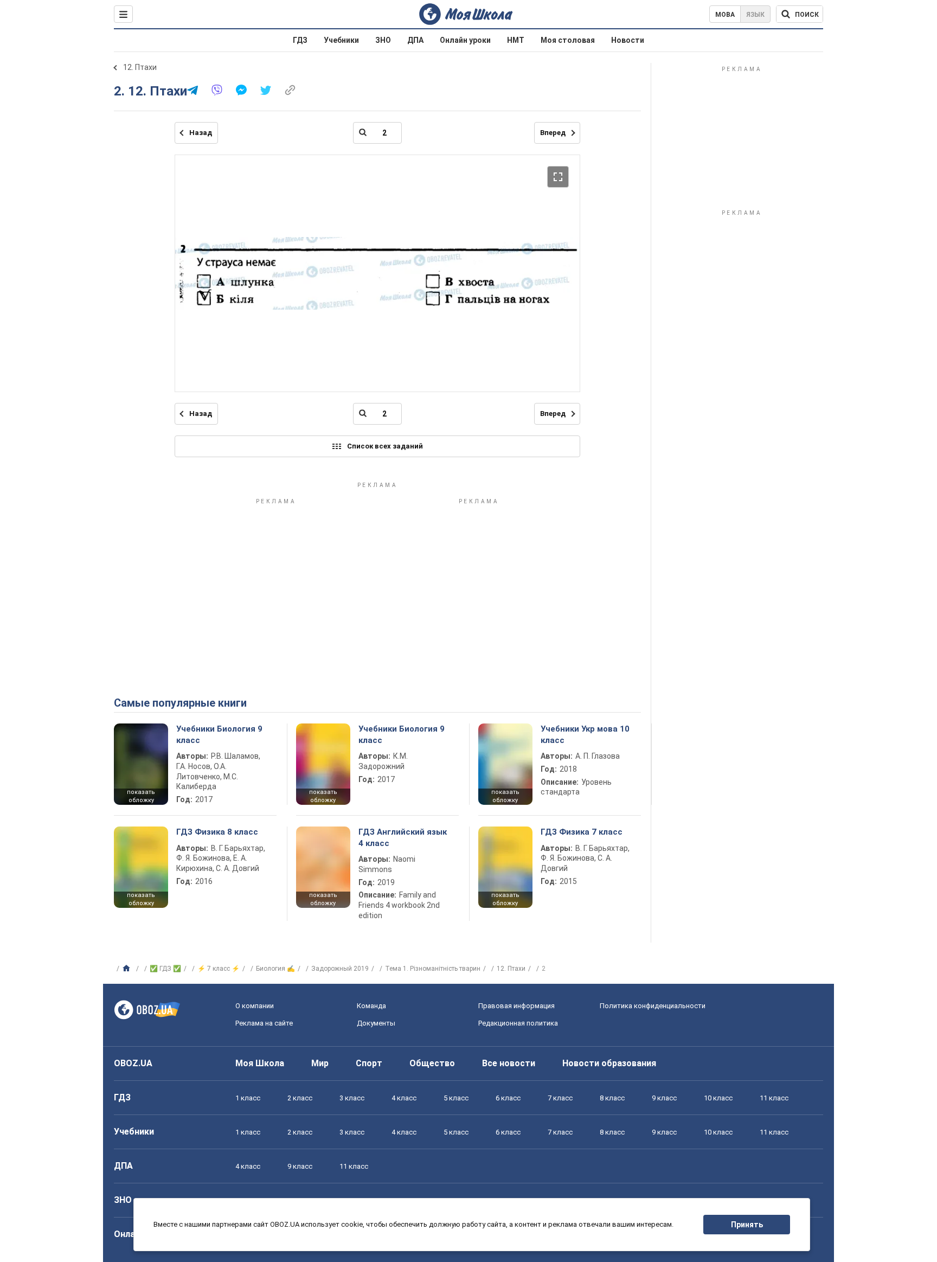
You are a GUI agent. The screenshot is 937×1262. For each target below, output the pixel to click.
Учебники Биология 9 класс (219, 734)
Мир (320, 1063)
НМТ (515, 40)
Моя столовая (568, 40)
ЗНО (383, 40)
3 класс (351, 1098)
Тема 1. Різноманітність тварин (432, 968)
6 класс (508, 1098)
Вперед (553, 133)
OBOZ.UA (133, 1063)
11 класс (774, 1098)
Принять (747, 1224)
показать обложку (141, 796)
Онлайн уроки (465, 40)
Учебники (341, 40)
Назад (200, 133)
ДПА (415, 40)
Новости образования (609, 1063)
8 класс (612, 1098)
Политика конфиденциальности (652, 1006)
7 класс (560, 1098)
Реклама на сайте (264, 1023)
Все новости (508, 1063)
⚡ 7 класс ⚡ (218, 968)
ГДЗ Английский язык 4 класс (402, 837)
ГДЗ (300, 40)
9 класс (664, 1098)
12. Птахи (140, 67)
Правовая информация (516, 1006)
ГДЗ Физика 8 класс (217, 832)
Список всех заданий (385, 446)
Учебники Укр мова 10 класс (585, 734)
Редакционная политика (518, 1023)
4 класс (404, 1098)
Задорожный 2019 (340, 968)
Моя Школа (259, 1063)
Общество (432, 1063)
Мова (725, 14)
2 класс (299, 1098)
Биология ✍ (275, 968)
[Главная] (127, 968)
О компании (254, 1006)
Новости (627, 40)
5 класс (456, 1098)
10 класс (718, 1098)
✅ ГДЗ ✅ (165, 968)
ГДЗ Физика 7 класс (581, 832)
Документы (376, 1023)
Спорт (369, 1063)
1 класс (247, 1098)
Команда (371, 1006)
